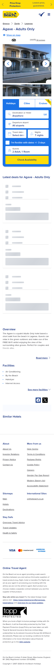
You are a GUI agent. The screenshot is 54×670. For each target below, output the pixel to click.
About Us (7, 449)
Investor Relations (11, 454)
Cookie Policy (33, 464)
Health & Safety (10, 533)
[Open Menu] (48, 14)
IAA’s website (24, 642)
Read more (42, 357)
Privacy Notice (9, 459)
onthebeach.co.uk (35, 499)
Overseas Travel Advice (14, 522)
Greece (6, 23)
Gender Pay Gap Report (38, 475)
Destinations (8, 509)
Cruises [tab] (45, 102)
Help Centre (32, 449)
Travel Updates (10, 527)
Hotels (6, 504)
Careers (30, 470)
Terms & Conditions (36, 454)
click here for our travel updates (30, 603)
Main (5, 499)
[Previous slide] (8, 63)
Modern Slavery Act (36, 480)
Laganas (29, 23)
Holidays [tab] (11, 103)
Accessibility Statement (37, 486)
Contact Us (8, 464)
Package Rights (34, 459)
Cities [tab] (27, 103)
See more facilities (38, 389)
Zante (17, 23)
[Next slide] (46, 63)
